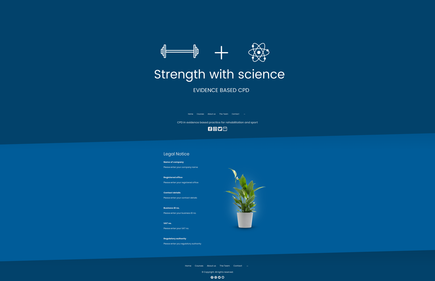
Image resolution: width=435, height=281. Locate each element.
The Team (223, 114)
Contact (235, 114)
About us (212, 114)
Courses (200, 114)
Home (190, 114)
